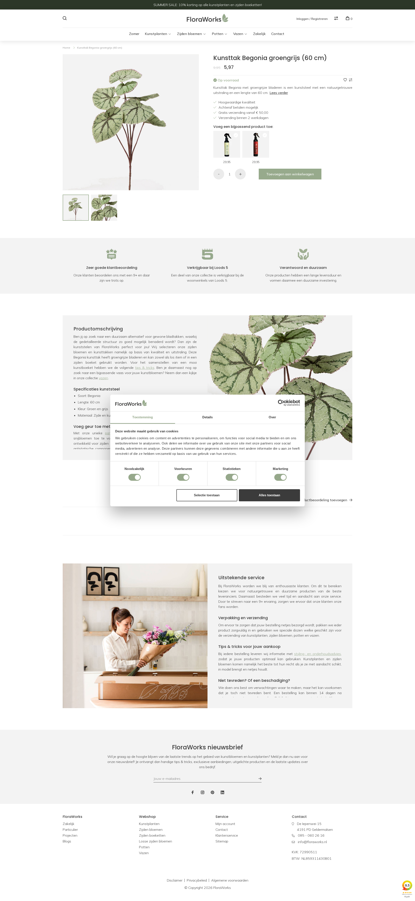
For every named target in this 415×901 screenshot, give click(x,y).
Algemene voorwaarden (229, 880)
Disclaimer (174, 880)
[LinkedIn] (222, 792)
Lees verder (279, 92)
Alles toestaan (269, 495)
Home (66, 47)
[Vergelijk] (336, 19)
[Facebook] (192, 792)
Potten (217, 34)
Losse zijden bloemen (155, 841)
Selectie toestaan (207, 495)
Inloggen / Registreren (312, 19)
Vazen (238, 34)
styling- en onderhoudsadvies (317, 654)
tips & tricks (144, 367)
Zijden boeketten (152, 835)
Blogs (67, 841)
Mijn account (225, 824)
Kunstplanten (156, 34)
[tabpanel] (76, 208)
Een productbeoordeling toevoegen (319, 500)
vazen (103, 378)
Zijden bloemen (189, 34)
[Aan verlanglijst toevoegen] (345, 80)
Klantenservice (226, 835)
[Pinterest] (212, 792)
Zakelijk (259, 34)
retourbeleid (317, 698)
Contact (277, 34)
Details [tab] (207, 417)
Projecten (70, 835)
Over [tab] (272, 417)
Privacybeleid (197, 880)
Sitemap (221, 841)
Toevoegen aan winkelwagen (290, 174)
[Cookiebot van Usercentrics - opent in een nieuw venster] (281, 403)
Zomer (134, 34)
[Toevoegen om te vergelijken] (350, 80)
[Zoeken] (65, 19)
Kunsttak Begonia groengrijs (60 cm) (99, 47)
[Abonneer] (258, 778)
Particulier (70, 829)
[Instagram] (202, 792)
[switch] (183, 477)
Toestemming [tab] (142, 417)
